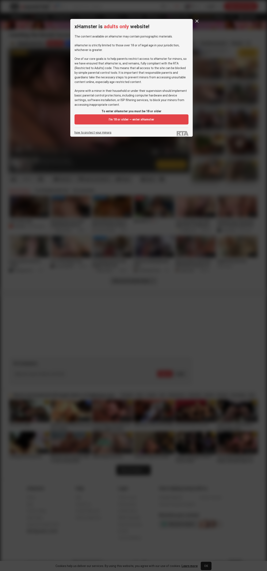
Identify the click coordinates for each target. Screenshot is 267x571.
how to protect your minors (93, 132)
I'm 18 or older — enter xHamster (131, 119)
